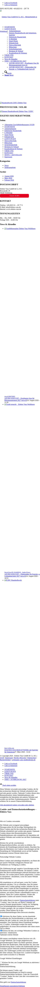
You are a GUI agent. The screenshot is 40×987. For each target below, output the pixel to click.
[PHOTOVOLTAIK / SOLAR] (13, 103)
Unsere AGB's (14, 196)
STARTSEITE (9, 127)
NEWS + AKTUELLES (13, 155)
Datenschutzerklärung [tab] (7, 966)
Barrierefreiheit (5, 760)
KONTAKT (8, 153)
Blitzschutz (8, 143)
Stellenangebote (10, 167)
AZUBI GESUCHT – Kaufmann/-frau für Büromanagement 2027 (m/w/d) (19, 399)
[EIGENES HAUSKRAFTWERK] (16, 111)
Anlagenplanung (10, 129)
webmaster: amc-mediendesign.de (23, 760)
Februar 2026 (9, 180)
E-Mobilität (8, 133)
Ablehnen (21, 986)
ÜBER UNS (8, 151)
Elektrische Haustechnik (12, 131)
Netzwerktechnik (10, 141)
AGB (2, 758)
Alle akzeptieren (5, 805)
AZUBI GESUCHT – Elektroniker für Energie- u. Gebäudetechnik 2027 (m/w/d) (22, 575)
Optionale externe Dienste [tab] (9, 935)
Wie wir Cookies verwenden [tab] (10, 821)
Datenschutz (31, 758)
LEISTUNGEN (10, 139)
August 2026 (9, 176)
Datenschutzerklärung (27, 900)
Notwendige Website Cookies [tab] (10, 857)
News (6, 165)
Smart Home (8, 135)
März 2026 (8, 178)
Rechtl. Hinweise (20, 758)
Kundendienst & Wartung (13, 149)
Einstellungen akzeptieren (9, 986)
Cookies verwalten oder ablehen (22, 805)
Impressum (8, 157)
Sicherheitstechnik (10, 145)
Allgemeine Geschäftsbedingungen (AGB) (19, 125)
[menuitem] (22, 41)
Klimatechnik (9, 137)
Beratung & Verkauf (11, 147)
